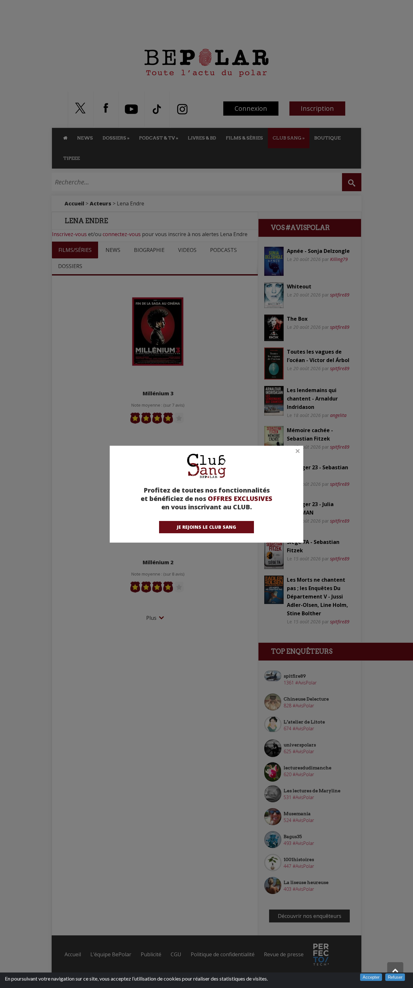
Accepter (371, 977)
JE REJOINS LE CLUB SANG (206, 527)
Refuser (395, 977)
